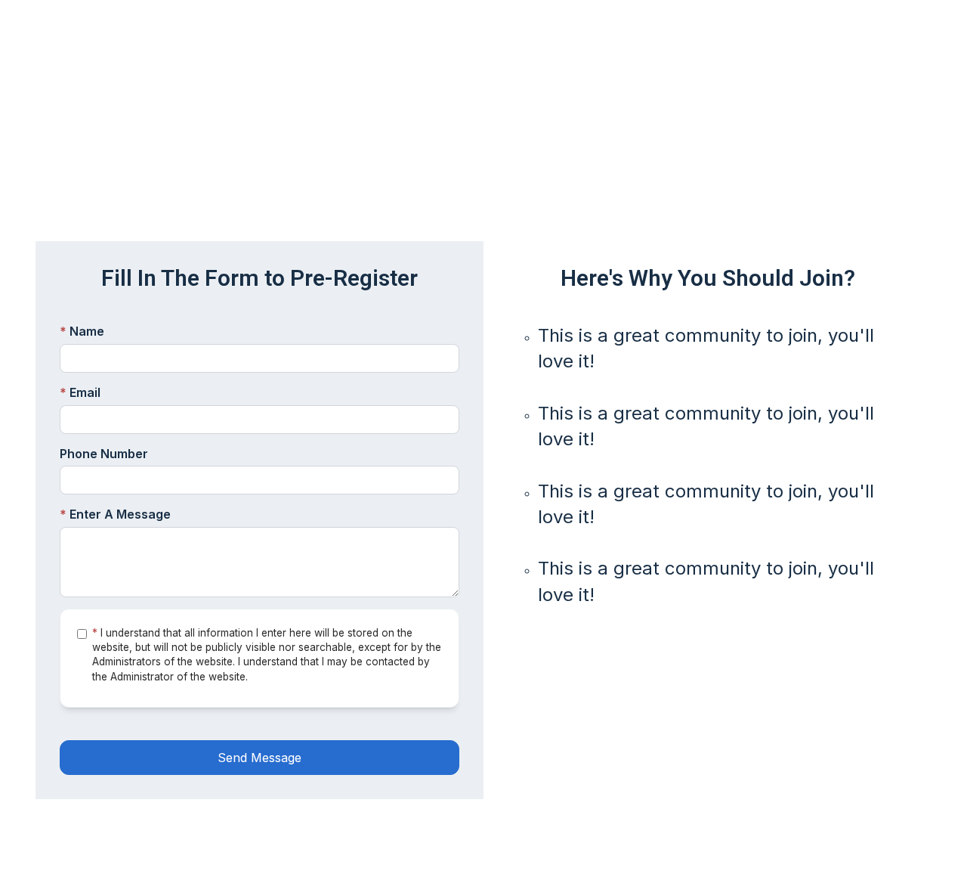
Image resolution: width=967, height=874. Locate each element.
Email (80, 392)
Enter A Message (115, 514)
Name (82, 331)
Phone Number (104, 453)
